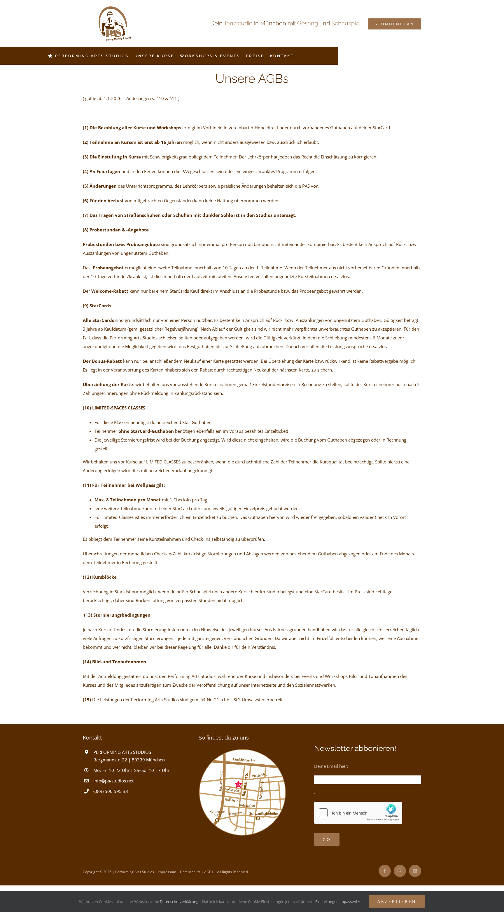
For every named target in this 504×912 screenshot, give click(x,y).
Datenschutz (190, 871)
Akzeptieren (396, 901)
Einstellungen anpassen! (336, 901)
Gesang (307, 23)
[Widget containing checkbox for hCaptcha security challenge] (358, 813)
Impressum (167, 871)
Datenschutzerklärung (179, 901)
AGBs (208, 871)
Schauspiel (346, 23)
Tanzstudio (238, 23)
